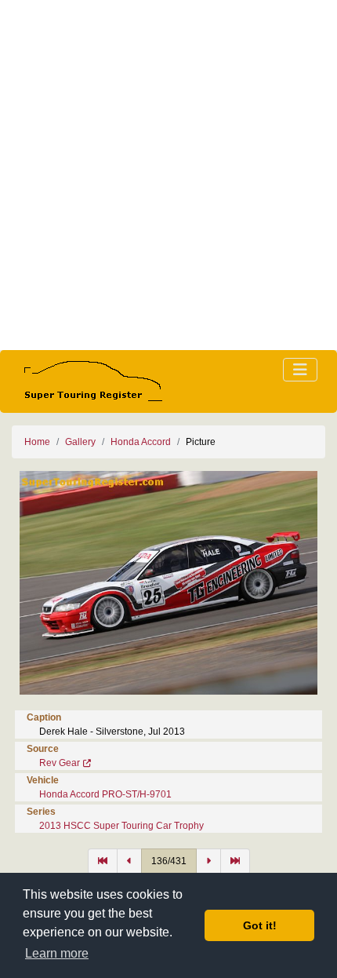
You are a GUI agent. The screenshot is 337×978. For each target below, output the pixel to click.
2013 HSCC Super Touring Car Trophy (121, 825)
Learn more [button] (57, 953)
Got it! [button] (260, 925)
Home (37, 441)
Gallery (80, 441)
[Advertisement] (168, 175)
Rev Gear (59, 762)
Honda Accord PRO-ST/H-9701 (105, 794)
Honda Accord (141, 441)
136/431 (169, 861)
